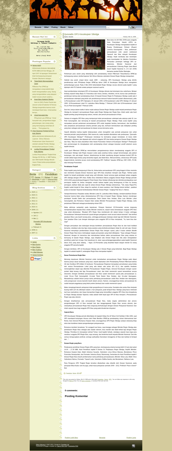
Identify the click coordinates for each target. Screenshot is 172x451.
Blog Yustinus (37, 250)
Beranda (38, 27)
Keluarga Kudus (53, 179)
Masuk (62, 27)
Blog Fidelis (36, 247)
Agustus (36, 212)
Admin (34, 242)
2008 (34, 230)
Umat (55, 177)
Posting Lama (131, 438)
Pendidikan (51, 174)
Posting (54, 27)
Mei (34, 218)
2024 (34, 195)
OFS (43, 179)
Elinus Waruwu (40, 444)
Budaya (34, 181)
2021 (34, 198)
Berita (33, 174)
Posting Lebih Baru (71, 438)
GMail (46, 27)
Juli (34, 216)
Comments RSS (73, 446)
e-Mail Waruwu (37, 252)
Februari (36, 227)
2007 (34, 233)
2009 (34, 210)
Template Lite (65, 444)
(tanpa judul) (36, 65)
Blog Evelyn (36, 244)
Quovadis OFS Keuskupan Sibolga (81, 34)
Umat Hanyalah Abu (41, 115)
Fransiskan (42, 181)
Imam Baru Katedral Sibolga (44, 99)
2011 (34, 204)
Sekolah (32, 183)
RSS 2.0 (71, 381)
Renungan (35, 179)
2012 (34, 201)
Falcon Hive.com (62, 446)
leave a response (86, 381)
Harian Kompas (37, 255)
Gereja (37, 177)
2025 (34, 192)
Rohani (47, 177)
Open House (51, 181)
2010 (34, 207)
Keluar (70, 27)
